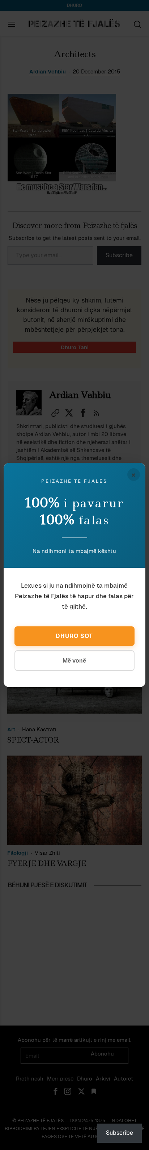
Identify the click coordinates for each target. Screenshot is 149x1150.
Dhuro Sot (74, 636)
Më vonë (74, 660)
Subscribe (119, 1133)
